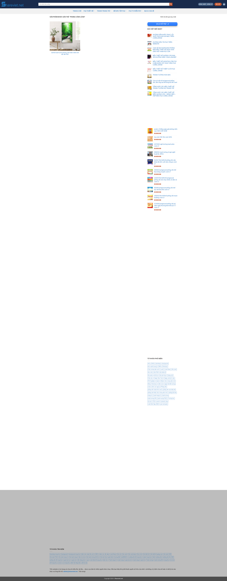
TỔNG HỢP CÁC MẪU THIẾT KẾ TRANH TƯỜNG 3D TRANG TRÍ (163, 87)
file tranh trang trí (63, 557)
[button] (205, 4)
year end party (164, 404)
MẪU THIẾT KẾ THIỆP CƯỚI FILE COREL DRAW (164, 69)
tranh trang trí (157, 395)
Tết (154, 401)
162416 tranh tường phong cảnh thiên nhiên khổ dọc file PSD (65, 53)
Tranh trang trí (112, 560)
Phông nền (163, 386)
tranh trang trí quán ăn (139, 560)
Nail (154, 557)
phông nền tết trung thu (56, 560)
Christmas (165, 366)
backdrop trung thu (55, 554)
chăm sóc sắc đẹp (104, 554)
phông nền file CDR (168, 557)
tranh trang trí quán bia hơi (125, 560)
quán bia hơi (67, 560)
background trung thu (74, 554)
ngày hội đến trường (170, 384)
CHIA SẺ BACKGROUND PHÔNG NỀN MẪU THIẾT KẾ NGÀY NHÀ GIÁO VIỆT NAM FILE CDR (164, 49)
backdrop (158, 363)
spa (88, 560)
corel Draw (167, 369)
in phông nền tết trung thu (134, 557)
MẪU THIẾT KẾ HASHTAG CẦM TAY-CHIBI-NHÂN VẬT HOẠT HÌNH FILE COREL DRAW (165, 63)
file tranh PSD (53, 557)
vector (158, 401)
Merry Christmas (152, 384)
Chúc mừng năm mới (153, 369)
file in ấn (150, 372)
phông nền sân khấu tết (169, 389)
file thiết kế (88, 11)
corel (162, 369)
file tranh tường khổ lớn (93, 557)
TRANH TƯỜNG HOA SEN (161, 75)
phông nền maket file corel (155, 389)
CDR (159, 366)
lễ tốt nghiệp (151, 381)
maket (157, 381)
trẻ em (149, 401)
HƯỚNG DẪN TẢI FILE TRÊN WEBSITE (162, 43)
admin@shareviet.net (70, 571)
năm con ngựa (155, 386)
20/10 (152, 363)
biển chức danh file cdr (87, 554)
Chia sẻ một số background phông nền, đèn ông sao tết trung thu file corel (165, 81)
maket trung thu (147, 557)
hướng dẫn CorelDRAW (120, 557)
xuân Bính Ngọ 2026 (153, 404)
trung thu (166, 560)
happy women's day (169, 378)
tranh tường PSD (162, 398)
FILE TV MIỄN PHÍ (135, 11)
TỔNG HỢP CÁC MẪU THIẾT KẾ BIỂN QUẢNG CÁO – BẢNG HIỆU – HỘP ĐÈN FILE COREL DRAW (164, 94)
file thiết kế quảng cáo (156, 554)
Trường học (171, 398)
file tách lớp (163, 375)
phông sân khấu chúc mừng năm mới (157, 392)
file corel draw (132, 554)
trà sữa (172, 560)
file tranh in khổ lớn (153, 375)
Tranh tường (149, 560)
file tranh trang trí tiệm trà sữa (77, 557)
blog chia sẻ (149, 11)
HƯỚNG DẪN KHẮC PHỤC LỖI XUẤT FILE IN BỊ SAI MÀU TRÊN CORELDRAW (163, 36)
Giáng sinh (170, 375)
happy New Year (158, 378)
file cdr (119, 554)
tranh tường (165, 395)
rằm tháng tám (81, 560)
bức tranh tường (152, 366)
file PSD (156, 372)
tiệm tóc (105, 560)
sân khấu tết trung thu (96, 560)
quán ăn (74, 560)
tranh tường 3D (152, 398)
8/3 (149, 363)
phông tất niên (172, 392)
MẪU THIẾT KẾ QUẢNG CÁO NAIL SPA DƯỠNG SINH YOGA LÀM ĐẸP (164, 56)
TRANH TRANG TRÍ (103, 11)
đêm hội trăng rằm (75, 563)
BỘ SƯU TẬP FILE (119, 11)
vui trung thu (66, 563)
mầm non (160, 384)
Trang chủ (77, 11)
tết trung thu (53, 563)
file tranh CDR (167, 554)
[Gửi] (170, 4)
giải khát (110, 557)
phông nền (159, 557)
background (165, 363)
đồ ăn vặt (84, 563)
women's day (164, 401)
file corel (174, 369)
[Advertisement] (162, 112)
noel (149, 386)
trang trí (150, 395)
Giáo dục (150, 378)
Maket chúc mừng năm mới (168, 381)
